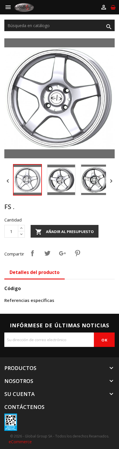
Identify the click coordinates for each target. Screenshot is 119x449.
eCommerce (20, 441)
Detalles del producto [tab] (35, 272)
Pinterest (77, 253)
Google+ (62, 253)
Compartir (32, 253)
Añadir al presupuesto (64, 231)
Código (12, 288)
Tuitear (47, 253)
